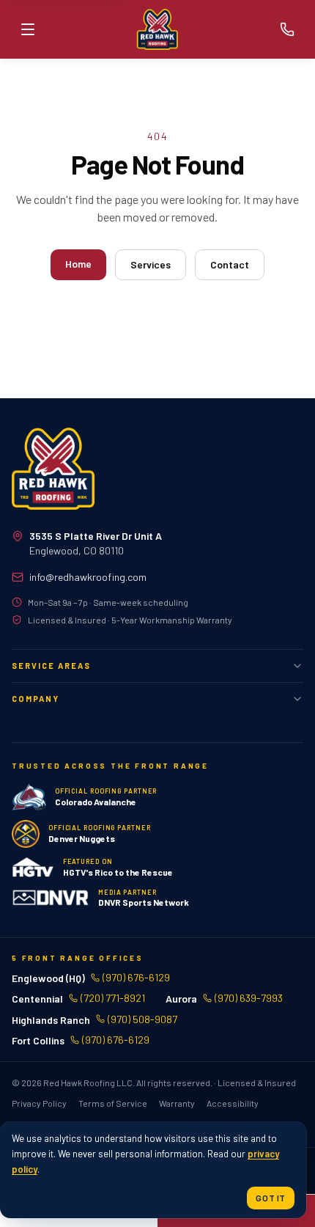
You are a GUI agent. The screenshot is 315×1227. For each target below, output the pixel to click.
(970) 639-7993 (249, 998)
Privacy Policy (39, 1103)
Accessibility (233, 1103)
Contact (229, 264)
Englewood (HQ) (48, 978)
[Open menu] (28, 29)
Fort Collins (38, 1040)
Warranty (177, 1103)
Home (78, 263)
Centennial (37, 998)
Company (35, 698)
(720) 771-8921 (113, 998)
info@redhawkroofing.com (88, 577)
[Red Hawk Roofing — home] (53, 469)
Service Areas (51, 665)
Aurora (181, 998)
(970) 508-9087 (142, 1019)
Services (150, 264)
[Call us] (287, 29)
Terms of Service (112, 1103)
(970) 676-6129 (136, 977)
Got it (271, 1198)
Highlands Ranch (51, 1019)
